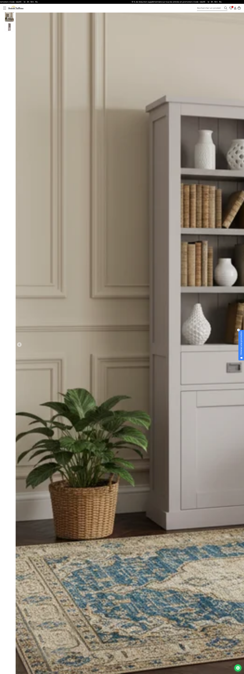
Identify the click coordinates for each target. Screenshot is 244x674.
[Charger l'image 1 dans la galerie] (9, 16)
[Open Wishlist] (231, 8)
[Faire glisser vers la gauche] (19, 344)
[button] (4, 8)
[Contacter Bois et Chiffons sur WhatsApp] (237, 667)
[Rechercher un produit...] (225, 8)
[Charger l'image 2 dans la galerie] (9, 27)
